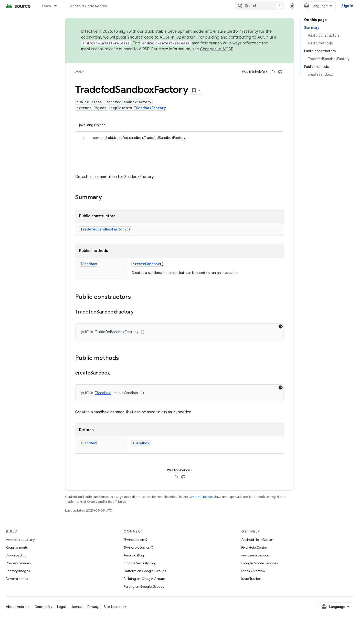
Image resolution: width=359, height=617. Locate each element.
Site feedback (115, 607)
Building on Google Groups (144, 578)
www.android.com (255, 555)
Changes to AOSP (216, 49)
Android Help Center (257, 539)
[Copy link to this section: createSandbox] (115, 373)
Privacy (93, 607)
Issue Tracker (251, 578)
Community (43, 607)
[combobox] (259, 5)
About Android (18, 607)
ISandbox (88, 263)
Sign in (347, 6)
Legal (61, 607)
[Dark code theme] (281, 326)
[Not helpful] (280, 71)
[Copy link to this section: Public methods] (124, 358)
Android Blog (134, 555)
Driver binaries (17, 578)
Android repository (20, 539)
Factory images (18, 571)
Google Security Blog (140, 563)
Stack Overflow (253, 571)
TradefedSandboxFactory (103, 229)
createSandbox (146, 263)
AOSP (79, 72)
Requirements (17, 547)
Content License (201, 497)
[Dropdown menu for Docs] (57, 6)
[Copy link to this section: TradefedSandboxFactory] (138, 312)
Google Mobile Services (259, 563)
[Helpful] (272, 71)
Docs (46, 6)
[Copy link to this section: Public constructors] (136, 297)
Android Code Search (88, 6)
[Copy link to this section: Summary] (107, 198)
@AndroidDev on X (138, 547)
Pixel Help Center (254, 547)
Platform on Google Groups (145, 571)
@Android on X (135, 539)
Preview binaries (18, 563)
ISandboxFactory (150, 107)
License (77, 607)
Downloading (16, 555)
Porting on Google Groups (144, 586)
